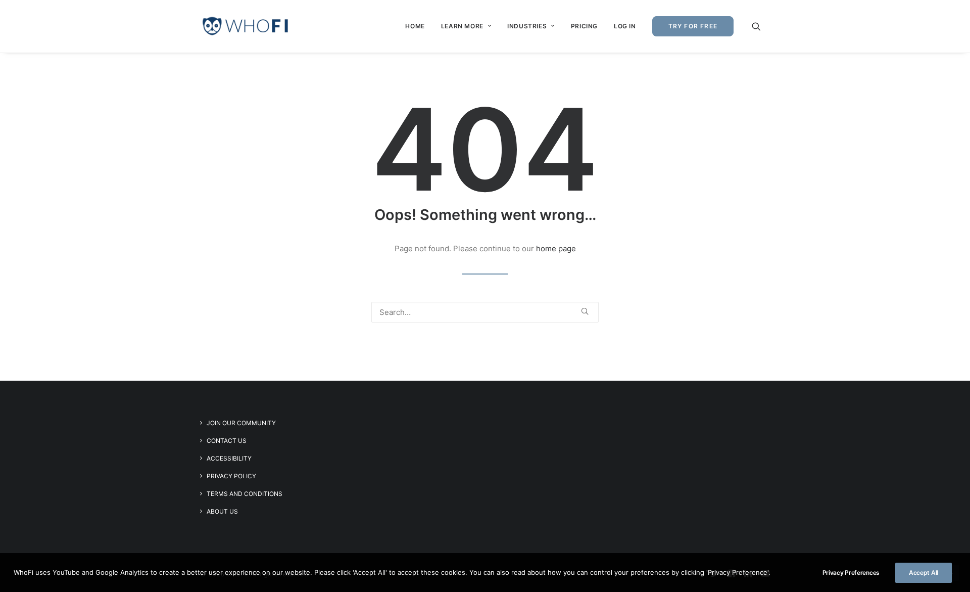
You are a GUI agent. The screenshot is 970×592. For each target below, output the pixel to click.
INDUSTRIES (527, 26)
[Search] (485, 312)
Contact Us (227, 440)
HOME (414, 26)
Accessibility (229, 458)
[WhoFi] (245, 26)
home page (556, 248)
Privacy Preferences (851, 572)
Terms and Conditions (244, 493)
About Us (222, 511)
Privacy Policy (231, 476)
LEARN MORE (462, 26)
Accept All (923, 572)
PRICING (584, 26)
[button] (761, 26)
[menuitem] (414, 26)
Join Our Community (241, 423)
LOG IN (625, 26)
